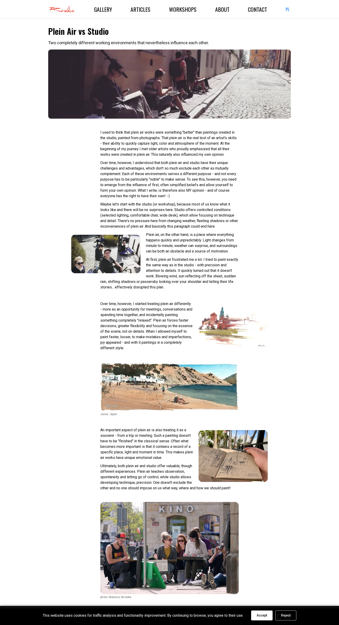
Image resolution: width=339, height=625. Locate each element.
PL (288, 9)
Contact (257, 9)
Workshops (182, 9)
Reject (286, 615)
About (222, 9)
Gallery (103, 9)
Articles (140, 9)
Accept (262, 615)
